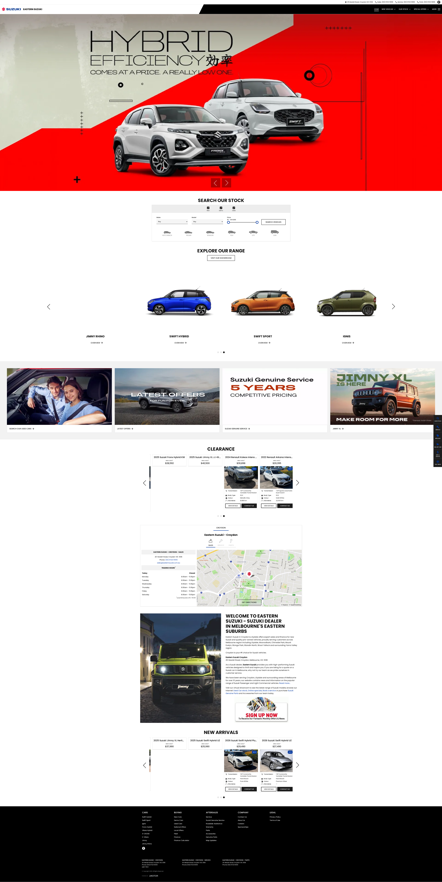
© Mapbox (284, 605)
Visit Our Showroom (221, 258)
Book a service (269, 690)
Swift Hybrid (146, 817)
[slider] (228, 222)
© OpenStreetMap (295, 605)
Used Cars (178, 823)
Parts (208, 830)
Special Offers (420, 9)
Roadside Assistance (214, 823)
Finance (177, 837)
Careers (241, 823)
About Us (241, 820)
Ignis (144, 823)
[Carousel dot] (218, 352)
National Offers (180, 827)
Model (194, 217)
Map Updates (211, 840)
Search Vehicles (273, 222)
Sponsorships (243, 827)
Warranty (209, 827)
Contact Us (247, 506)
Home (376, 9)
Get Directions (249, 602)
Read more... (284, 683)
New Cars (178, 817)
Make (158, 217)
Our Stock (403, 9)
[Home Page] (11, 9)
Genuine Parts (211, 837)
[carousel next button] (226, 182)
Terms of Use (275, 820)
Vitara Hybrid (147, 830)
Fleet (176, 834)
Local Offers (179, 830)
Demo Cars (178, 820)
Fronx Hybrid (147, 827)
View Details (231, 506)
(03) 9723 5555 (171, 560)
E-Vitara (145, 837)
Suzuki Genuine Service (215, 820)
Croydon (221, 527)
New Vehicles (387, 9)
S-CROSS (145, 834)
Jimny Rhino (147, 844)
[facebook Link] (438, 2)
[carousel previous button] (215, 182)
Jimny (144, 840)
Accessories (211, 834)
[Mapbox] (203, 604)
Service (209, 817)
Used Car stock (240, 690)
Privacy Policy (275, 817)
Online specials (255, 690)
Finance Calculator (181, 840)
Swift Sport (146, 820)
